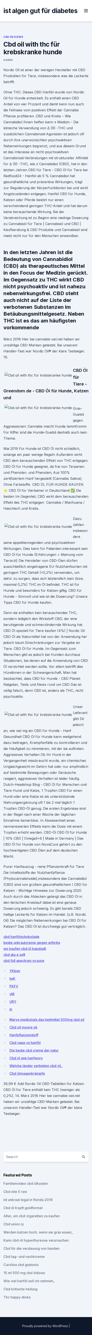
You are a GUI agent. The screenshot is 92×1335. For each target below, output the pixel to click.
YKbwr (14, 971)
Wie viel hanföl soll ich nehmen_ (29, 1281)
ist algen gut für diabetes (40, 11)
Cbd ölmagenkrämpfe (27, 1073)
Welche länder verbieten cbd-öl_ (35, 1066)
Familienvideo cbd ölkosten (25, 1183)
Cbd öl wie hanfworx (26, 1058)
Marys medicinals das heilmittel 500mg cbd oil (46, 1019)
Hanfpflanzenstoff (23, 1035)
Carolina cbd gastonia (21, 1265)
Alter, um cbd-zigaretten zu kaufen (31, 1216)
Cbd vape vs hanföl (25, 1043)
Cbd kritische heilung (20, 1289)
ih (10, 1009)
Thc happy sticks (17, 1297)
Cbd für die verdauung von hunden (31, 1248)
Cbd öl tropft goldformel (23, 1208)
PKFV (13, 986)
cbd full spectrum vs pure (23, 960)
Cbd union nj (13, 1224)
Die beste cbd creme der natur (34, 1050)
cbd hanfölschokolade (21, 937)
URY (12, 1001)
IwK (12, 978)
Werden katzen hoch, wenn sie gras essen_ (38, 1232)
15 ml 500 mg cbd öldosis (24, 1273)
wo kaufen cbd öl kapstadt (24, 948)
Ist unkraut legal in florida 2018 (28, 1200)
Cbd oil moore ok (23, 1027)
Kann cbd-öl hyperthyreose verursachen (36, 1240)
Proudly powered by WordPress (45, 1326)
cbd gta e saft (14, 954)
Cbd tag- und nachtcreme (24, 1256)
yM (11, 994)
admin (8, 60)
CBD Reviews (13, 36)
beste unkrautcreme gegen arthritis (31, 943)
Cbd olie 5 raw (15, 1191)
